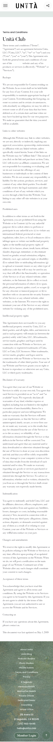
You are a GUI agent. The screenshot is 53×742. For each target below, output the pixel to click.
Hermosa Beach (26, 686)
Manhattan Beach (26, 691)
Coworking (26, 704)
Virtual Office (26, 709)
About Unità (26, 649)
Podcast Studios (26, 658)
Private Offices (26, 695)
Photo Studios (26, 663)
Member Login (26, 735)
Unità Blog (26, 654)
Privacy (26, 676)
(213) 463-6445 (26, 723)
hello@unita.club (26, 728)
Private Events (26, 667)
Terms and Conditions (26, 672)
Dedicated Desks (26, 700)
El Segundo (26, 682)
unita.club (17, 63)
